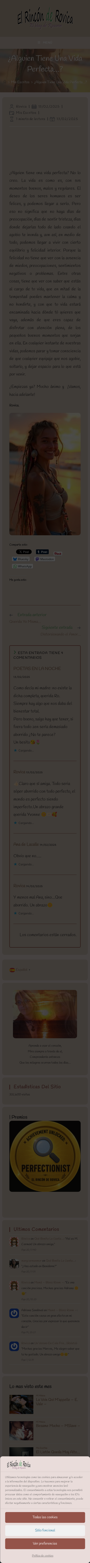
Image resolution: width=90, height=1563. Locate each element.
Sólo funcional (45, 1530)
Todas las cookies (45, 1517)
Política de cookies (42, 1556)
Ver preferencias (45, 1543)
